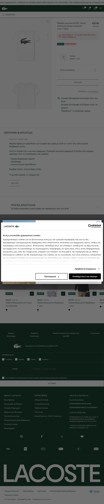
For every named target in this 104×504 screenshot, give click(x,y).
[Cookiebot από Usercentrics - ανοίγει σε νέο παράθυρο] (90, 226)
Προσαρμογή (50, 276)
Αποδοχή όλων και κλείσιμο (84, 276)
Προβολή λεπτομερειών (85, 269)
